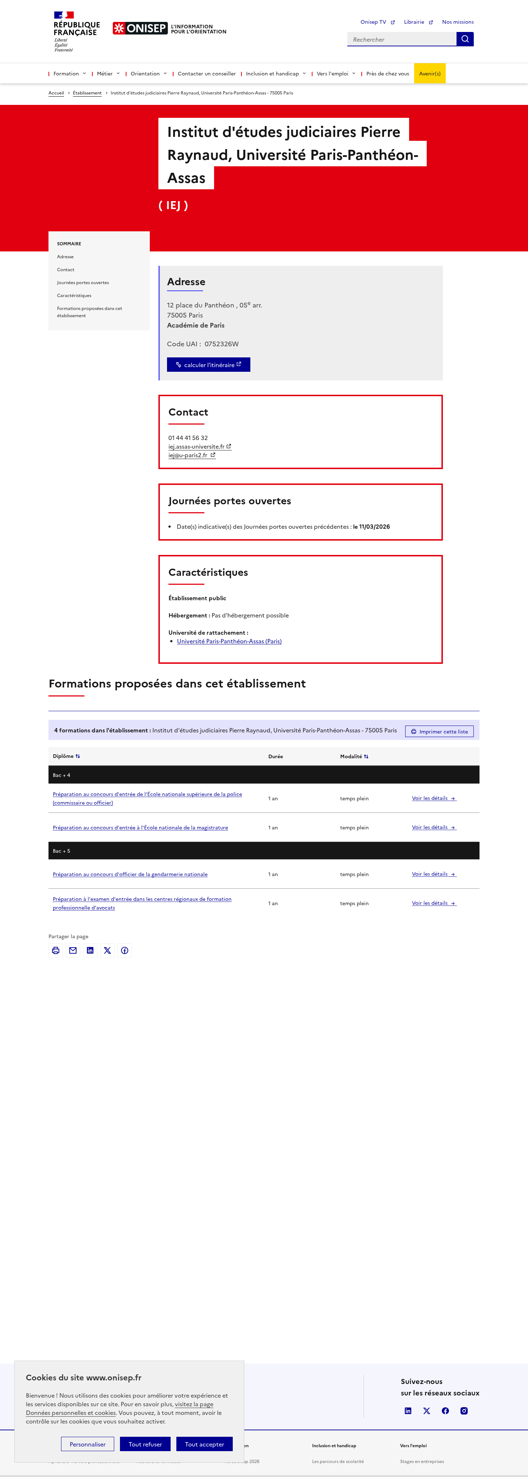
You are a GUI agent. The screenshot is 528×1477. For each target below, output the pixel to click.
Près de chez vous (387, 73)
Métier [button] (105, 73)
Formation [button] (66, 73)
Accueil (56, 92)
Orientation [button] (145, 73)
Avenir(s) (430, 73)
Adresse (65, 256)
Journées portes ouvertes (83, 282)
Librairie (415, 21)
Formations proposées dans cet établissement (89, 311)
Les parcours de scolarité (338, 1461)
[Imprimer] (55, 950)
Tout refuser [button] (145, 1444)
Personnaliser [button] (88, 1444)
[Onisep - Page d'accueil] (140, 28)
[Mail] (73, 950)
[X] (107, 950)
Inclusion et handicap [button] (272, 73)
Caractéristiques (74, 295)
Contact (65, 269)
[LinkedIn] (90, 950)
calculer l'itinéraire (209, 365)
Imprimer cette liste (444, 731)
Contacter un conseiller (207, 73)
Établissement (87, 92)
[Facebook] (124, 950)
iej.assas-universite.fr (196, 446)
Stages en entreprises (422, 1461)
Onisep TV (374, 21)
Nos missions (458, 21)
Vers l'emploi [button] (332, 73)
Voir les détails (430, 797)
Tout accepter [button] (204, 1444)
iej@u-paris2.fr (188, 455)
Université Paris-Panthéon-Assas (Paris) (229, 641)
